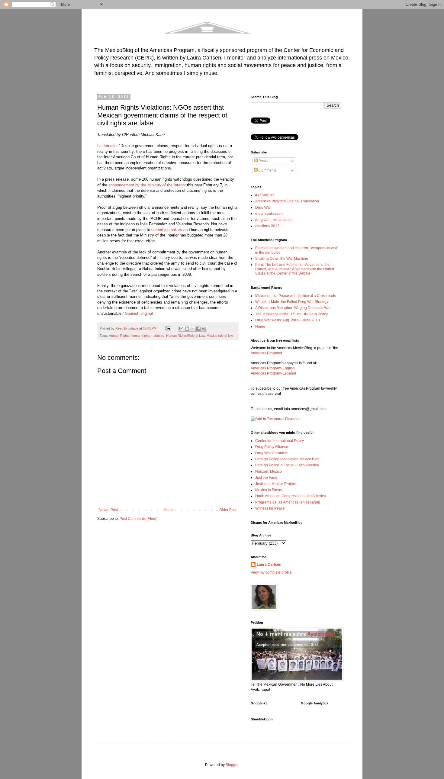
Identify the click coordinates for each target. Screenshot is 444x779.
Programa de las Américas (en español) (287, 502)
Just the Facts (266, 477)
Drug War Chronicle (271, 453)
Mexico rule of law (220, 335)
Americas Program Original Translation (287, 201)
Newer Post (108, 510)
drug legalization (269, 213)
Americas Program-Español (273, 373)
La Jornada (107, 145)
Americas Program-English (273, 368)
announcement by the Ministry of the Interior (147, 185)
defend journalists (166, 229)
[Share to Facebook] (198, 329)
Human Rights (119, 335)
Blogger (232, 765)
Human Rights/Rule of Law (185, 335)
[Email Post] (168, 328)
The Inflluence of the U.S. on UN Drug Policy (291, 314)
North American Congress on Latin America (290, 496)
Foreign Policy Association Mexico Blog (287, 459)
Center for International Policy (279, 441)
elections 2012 (267, 226)
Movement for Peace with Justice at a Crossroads (295, 296)
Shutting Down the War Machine (281, 258)
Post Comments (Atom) (138, 519)
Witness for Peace (270, 508)
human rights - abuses (147, 335)
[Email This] (181, 329)
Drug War (263, 207)
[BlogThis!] (187, 329)
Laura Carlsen (269, 564)
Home (169, 510)
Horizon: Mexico (268, 471)
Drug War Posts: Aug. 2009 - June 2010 (287, 320)
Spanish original (139, 313)
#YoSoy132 (264, 195)
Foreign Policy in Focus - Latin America (287, 465)
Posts (263, 161)
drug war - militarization (274, 220)
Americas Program (266, 353)
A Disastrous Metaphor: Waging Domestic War (293, 308)
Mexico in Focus (268, 490)
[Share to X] (193, 329)
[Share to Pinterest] (204, 329)
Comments (267, 170)
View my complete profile (271, 572)
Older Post (227, 510)
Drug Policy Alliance (271, 447)
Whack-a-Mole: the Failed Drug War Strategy (291, 302)
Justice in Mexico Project (275, 484)
